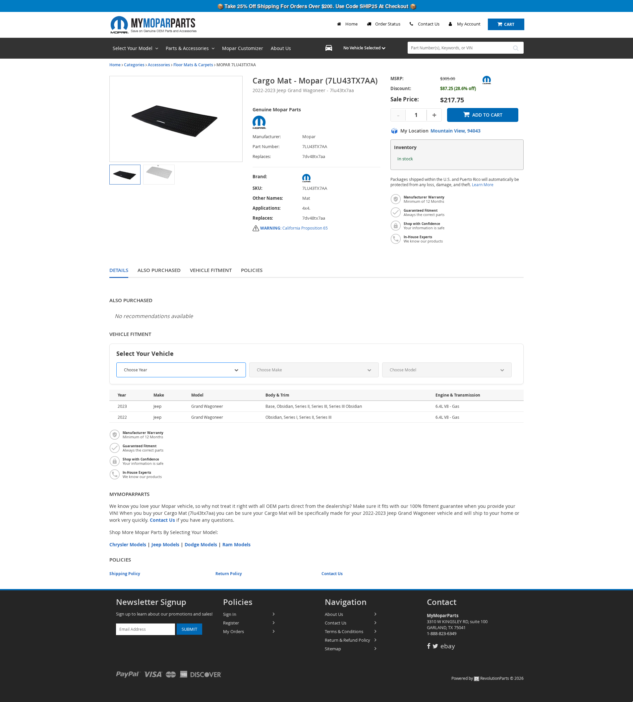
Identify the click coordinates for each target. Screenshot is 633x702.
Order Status (387, 24)
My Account (469, 24)
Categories (134, 65)
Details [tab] (118, 270)
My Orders (233, 631)
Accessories (159, 65)
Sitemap (333, 649)
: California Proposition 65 (294, 228)
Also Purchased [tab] (159, 270)
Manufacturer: (267, 136)
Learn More (482, 184)
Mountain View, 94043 (456, 131)
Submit (189, 629)
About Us (334, 614)
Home (351, 24)
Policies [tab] (251, 270)
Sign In (229, 614)
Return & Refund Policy (347, 640)
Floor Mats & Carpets (193, 65)
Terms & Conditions (344, 631)
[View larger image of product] (125, 175)
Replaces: (262, 156)
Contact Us (428, 24)
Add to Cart (487, 115)
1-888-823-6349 (441, 633)
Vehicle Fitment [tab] (211, 270)
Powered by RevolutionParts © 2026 (487, 678)
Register (231, 623)
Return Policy (228, 573)
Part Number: (266, 146)
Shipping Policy (124, 573)
